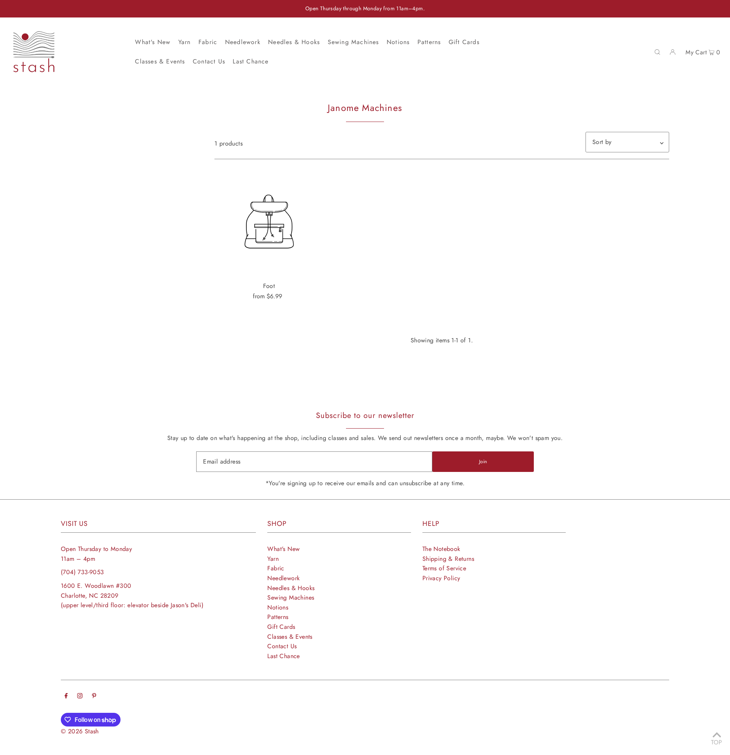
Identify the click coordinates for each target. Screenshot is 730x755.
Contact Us (282, 646)
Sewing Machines (290, 597)
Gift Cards (281, 626)
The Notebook (441, 548)
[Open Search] (657, 52)
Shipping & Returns (448, 558)
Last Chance (283, 656)
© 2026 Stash (80, 731)
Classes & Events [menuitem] (160, 61)
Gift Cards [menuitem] (464, 42)
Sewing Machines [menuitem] (353, 42)
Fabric (275, 568)
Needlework (283, 578)
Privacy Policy (441, 578)
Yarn (273, 558)
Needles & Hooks (290, 588)
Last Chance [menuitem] (250, 61)
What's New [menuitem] (152, 42)
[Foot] (269, 221)
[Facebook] (66, 696)
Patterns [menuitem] (429, 42)
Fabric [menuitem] (207, 42)
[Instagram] (80, 696)
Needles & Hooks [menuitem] (294, 42)
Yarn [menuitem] (184, 42)
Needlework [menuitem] (242, 42)
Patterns (277, 617)
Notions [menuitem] (398, 42)
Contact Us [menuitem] (209, 61)
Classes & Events (289, 636)
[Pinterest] (94, 696)
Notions (277, 607)
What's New (283, 548)
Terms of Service (444, 568)
